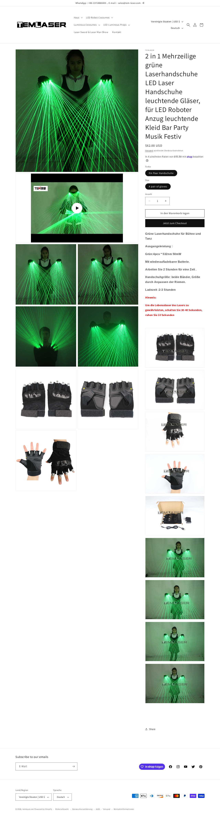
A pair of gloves (158, 186)
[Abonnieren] (73, 766)
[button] (78, 17)
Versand (149, 150)
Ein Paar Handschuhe (161, 173)
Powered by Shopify (43, 809)
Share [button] (152, 729)
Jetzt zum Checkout (175, 223)
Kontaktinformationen (124, 809)
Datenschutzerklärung (82, 809)
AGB (98, 809)
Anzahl (148, 194)
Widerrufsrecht (62, 809)
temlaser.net (28, 809)
